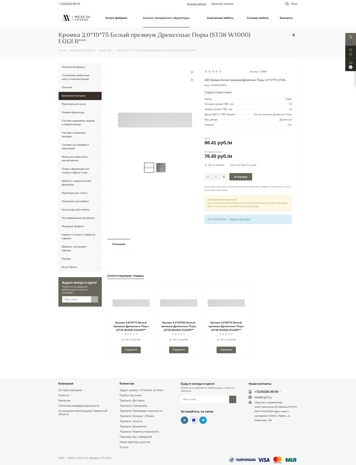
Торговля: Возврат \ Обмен (137, 416)
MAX (193, 420)
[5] (220, 71)
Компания (65, 383)
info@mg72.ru (263, 397)
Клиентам (127, 383)
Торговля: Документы (133, 426)
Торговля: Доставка (132, 400)
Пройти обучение (131, 395)
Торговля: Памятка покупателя (139, 431)
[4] (217, 71)
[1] (206, 71)
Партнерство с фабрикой (136, 436)
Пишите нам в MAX (240, 219)
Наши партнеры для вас (135, 442)
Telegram (203, 420)
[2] (210, 71)
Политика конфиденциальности (78, 405)
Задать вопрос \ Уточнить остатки (141, 390)
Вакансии (64, 400)
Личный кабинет (197, 3)
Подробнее (131, 349)
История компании (70, 390)
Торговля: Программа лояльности (141, 410)
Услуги (124, 447)
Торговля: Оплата (131, 421)
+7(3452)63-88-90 (69, 3)
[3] (213, 71)
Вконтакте (184, 420)
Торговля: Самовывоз (133, 405)
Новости (63, 395)
